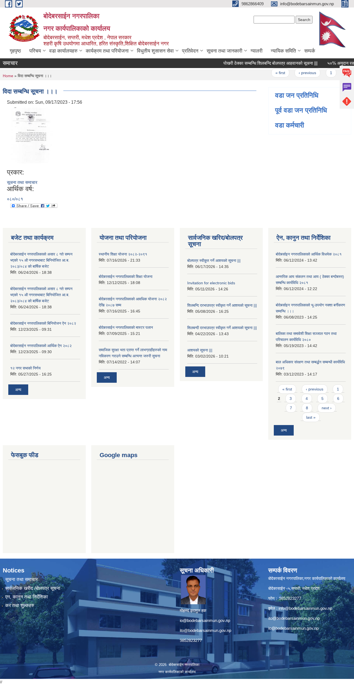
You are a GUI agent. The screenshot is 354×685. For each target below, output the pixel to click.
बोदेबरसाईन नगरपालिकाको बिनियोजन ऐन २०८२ (43, 323)
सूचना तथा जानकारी (224, 51)
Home (8, 76)
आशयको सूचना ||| (199, 350)
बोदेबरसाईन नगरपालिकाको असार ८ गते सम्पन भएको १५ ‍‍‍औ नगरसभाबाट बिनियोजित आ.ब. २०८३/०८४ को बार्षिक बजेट (41, 260)
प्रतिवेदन (190, 51)
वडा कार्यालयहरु (63, 51)
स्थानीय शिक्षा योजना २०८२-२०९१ (123, 254)
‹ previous (299, 73)
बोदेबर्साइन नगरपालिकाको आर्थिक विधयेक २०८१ (309, 254)
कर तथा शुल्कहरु (19, 605)
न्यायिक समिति (283, 51)
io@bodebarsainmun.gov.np (205, 620)
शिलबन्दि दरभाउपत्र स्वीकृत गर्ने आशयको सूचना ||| (222, 305)
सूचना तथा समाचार (22, 182)
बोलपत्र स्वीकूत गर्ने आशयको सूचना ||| (214, 260)
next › (327, 408)
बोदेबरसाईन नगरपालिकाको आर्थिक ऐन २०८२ (41, 345)
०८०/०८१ (15, 199)
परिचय (35, 51)
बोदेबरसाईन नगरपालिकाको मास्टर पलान (126, 327)
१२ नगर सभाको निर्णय (25, 368)
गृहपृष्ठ (15, 51)
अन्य (18, 389)
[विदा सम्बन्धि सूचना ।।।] (30, 136)
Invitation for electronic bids (211, 283)
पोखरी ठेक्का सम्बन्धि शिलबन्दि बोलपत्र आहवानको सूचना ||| (262, 63)
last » (311, 417)
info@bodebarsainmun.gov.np (305, 608)
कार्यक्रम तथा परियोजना (107, 51)
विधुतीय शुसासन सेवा (155, 51)
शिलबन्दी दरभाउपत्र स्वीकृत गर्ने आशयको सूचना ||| (222, 327)
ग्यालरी (256, 51)
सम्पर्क (309, 51)
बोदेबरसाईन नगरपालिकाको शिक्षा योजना (125, 276)
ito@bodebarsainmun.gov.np (205, 630)
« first (272, 73)
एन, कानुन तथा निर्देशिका (26, 597)
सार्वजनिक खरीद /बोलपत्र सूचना (32, 588)
